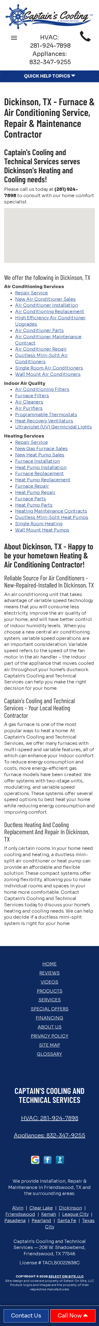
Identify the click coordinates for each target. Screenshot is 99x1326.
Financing (49, 1018)
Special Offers (49, 1009)
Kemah (48, 1214)
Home (49, 964)
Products (49, 991)
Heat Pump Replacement (42, 480)
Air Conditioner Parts (39, 330)
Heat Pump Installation (41, 467)
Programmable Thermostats (46, 415)
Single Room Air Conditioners (49, 368)
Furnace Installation (37, 461)
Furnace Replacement (39, 473)
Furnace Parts (30, 499)
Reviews (49, 973)
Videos (49, 982)
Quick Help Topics (47, 76)
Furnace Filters (32, 396)
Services (49, 1000)
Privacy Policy (49, 1036)
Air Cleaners (29, 402)
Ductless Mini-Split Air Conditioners (41, 359)
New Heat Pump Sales (39, 455)
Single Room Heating (38, 524)
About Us (50, 1027)
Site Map (49, 1045)
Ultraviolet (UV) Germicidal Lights (53, 427)
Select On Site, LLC (66, 1276)
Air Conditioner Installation (46, 305)
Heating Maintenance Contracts (51, 511)
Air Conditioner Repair (41, 349)
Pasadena (15, 1220)
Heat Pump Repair (35, 492)
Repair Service (31, 293)
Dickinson (70, 1208)
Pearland (41, 1220)
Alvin (17, 1208)
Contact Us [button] (26, 1315)
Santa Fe (66, 1220)
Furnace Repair (32, 486)
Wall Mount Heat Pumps (42, 530)
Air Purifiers (29, 408)
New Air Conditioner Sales (45, 299)
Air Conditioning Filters (42, 389)
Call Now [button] (70, 1315)
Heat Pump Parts (34, 505)
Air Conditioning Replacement (49, 311)
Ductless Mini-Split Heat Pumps (51, 517)
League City (75, 1214)
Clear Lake (41, 1208)
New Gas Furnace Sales (41, 449)
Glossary (49, 1054)
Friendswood (20, 1214)
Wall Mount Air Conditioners (48, 374)
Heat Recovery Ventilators (44, 421)
